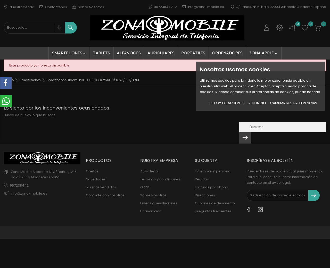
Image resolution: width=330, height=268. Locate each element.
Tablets (101, 53)
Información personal (213, 171)
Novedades (96, 179)
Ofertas (92, 171)
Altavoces (129, 53)
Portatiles (193, 53)
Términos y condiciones (160, 179)
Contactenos (55, 7)
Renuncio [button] (257, 103)
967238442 (19, 185)
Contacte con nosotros (105, 195)
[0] (292, 27)
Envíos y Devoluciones (158, 203)
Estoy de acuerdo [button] (227, 103)
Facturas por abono (211, 187)
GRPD (144, 187)
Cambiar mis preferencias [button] (293, 103)
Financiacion (150, 211)
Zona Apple (263, 53)
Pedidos (202, 179)
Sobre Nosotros (90, 7)
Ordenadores (227, 53)
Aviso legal (149, 171)
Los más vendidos (101, 187)
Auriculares (161, 53)
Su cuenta (206, 160)
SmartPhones (69, 53)
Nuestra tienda (21, 7)
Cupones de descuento (215, 203)
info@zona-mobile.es (205, 6)
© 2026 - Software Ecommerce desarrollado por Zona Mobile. (56, 232)
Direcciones (205, 195)
